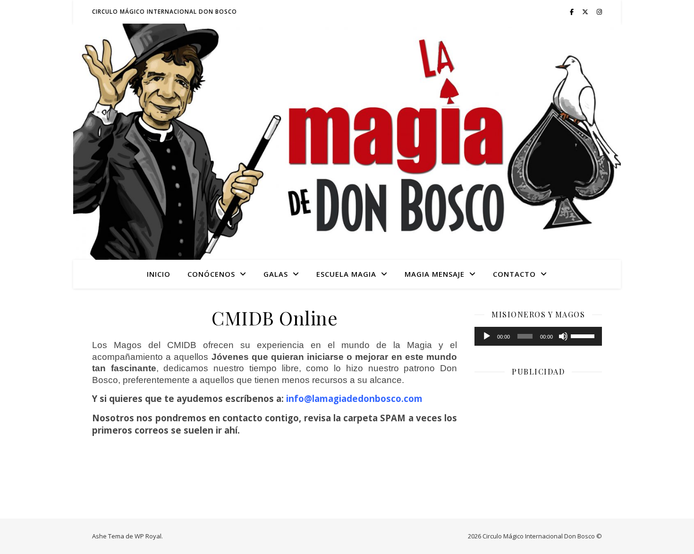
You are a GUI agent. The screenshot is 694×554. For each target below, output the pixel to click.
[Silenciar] (563, 336)
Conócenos (211, 274)
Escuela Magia (346, 274)
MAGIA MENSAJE (435, 274)
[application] (538, 336)
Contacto (514, 274)
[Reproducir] (486, 336)
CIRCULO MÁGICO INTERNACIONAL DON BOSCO (164, 12)
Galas (275, 274)
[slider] (584, 335)
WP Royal (148, 536)
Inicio (158, 274)
